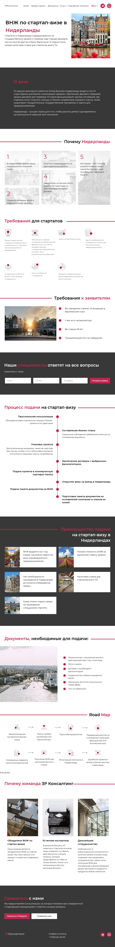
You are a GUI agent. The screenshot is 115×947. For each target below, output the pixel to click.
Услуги (63, 6)
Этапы (26, 6)
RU (95, 6)
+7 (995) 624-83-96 (57, 937)
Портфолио (73, 6)
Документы (53, 6)
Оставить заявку (100, 381)
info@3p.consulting (57, 934)
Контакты (84, 6)
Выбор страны (38, 6)
